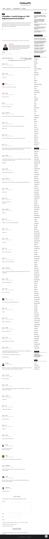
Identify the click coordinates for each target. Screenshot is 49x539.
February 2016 (36, 231)
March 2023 (36, 178)
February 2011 (36, 293)
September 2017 (37, 217)
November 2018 (36, 207)
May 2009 (36, 332)
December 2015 (37, 233)
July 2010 (35, 305)
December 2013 (37, 248)
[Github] (4, 52)
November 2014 (37, 236)
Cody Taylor (36, 353)
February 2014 (36, 246)
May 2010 (35, 309)
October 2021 (36, 184)
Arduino (35, 66)
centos (4, 54)
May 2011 (35, 287)
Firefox (35, 88)
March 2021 (36, 188)
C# (34, 76)
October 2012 (36, 260)
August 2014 (36, 242)
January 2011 (36, 295)
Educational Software (38, 84)
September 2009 (37, 324)
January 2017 (36, 223)
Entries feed (36, 365)
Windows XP (36, 144)
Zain (6, 218)
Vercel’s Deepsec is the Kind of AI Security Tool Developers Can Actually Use (40, 28)
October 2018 (36, 209)
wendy (6, 476)
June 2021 (36, 186)
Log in (35, 363)
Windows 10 (36, 137)
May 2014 (35, 244)
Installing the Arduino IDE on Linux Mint (39, 45)
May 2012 (35, 264)
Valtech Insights (37, 356)
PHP (34, 113)
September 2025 (37, 162)
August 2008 (36, 340)
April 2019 (35, 203)
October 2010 (36, 301)
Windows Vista (36, 142)
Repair (35, 119)
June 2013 (36, 252)
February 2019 (36, 205)
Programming (36, 115)
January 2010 (36, 316)
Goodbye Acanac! (7, 58)
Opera (35, 111)
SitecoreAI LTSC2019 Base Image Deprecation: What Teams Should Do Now (40, 16)
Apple (35, 64)
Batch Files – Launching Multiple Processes (26, 59)
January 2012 (36, 272)
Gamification (36, 90)
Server (35, 123)
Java (35, 96)
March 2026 (36, 157)
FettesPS (25, 3)
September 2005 (37, 344)
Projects (9, 8)
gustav (6, 444)
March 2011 (36, 291)
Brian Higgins (36, 45)
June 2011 (35, 285)
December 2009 (37, 318)
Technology (36, 133)
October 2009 (36, 322)
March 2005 (36, 346)
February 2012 (36, 270)
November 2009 (37, 320)
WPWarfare (22, 537)
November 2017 (36, 215)
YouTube (23, 8)
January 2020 (36, 194)
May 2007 (36, 342)
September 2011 (37, 279)
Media (35, 105)
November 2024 (37, 168)
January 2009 (36, 338)
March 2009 (36, 334)
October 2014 (36, 238)
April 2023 (36, 176)
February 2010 (36, 314)
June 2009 (36, 330)
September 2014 (37, 240)
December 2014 (37, 235)
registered (13, 60)
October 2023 (36, 174)
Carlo (6, 198)
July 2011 (35, 283)
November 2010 (37, 299)
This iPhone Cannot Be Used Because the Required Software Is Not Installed (40, 51)
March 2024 (36, 172)
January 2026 (36, 159)
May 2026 (36, 153)
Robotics (35, 121)
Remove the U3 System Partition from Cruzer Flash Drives (40, 39)
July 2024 (35, 170)
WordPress (30, 537)
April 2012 (35, 266)
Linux (7, 54)
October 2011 (36, 277)
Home (4, 8)
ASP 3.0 (35, 70)
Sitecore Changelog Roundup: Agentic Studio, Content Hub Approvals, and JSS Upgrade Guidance (39, 21)
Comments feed (37, 367)
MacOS (35, 103)
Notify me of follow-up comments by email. (10, 524)
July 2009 (35, 328)
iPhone (35, 94)
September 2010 (37, 303)
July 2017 (35, 219)
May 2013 (35, 254)
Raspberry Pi (36, 117)
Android (35, 61)
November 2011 (36, 275)
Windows (35, 135)
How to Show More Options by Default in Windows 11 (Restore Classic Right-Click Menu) (40, 42)
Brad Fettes (8, 20)
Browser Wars (36, 74)
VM (12, 54)
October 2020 (36, 190)
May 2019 (35, 201)
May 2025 (36, 166)
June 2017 (36, 221)
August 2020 (36, 192)
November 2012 (36, 258)
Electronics (36, 86)
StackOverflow (16, 8)
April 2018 (35, 211)
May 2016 (35, 227)
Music (35, 109)
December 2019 (37, 196)
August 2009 (36, 326)
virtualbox (9, 54)
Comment (4, 501)
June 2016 (36, 225)
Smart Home (36, 129)
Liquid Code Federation (38, 355)
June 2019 (36, 199)
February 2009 (36, 336)
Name (3, 513)
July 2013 (35, 250)
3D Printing (36, 59)
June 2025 (36, 164)
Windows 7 (36, 140)
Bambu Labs (36, 72)
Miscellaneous (36, 107)
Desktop (35, 80)
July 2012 (35, 262)
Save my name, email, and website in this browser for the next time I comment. (15, 522)
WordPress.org (36, 369)
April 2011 (35, 289)
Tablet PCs (36, 131)
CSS (35, 78)
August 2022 (36, 180)
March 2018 (36, 213)
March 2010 (36, 312)
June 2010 (36, 307)
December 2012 (37, 256)
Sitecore (35, 125)
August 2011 (36, 281)
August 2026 (36, 151)
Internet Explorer (37, 92)
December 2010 (37, 297)
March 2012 (36, 268)
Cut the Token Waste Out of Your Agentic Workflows (40, 31)
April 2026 (36, 155)
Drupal (35, 82)
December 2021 (37, 182)
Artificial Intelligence (37, 68)
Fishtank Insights (37, 354)
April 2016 (35, 229)
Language (36, 100)
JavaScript (36, 98)
